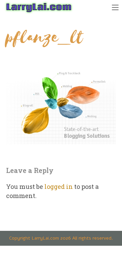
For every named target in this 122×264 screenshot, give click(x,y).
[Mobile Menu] (115, 7)
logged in (58, 186)
